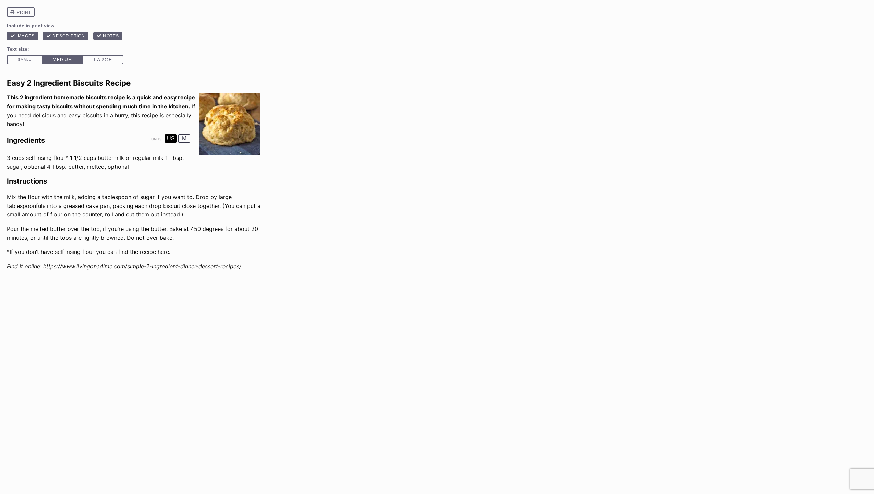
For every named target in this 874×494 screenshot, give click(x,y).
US (171, 138)
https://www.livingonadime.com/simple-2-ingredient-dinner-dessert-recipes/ (142, 266)
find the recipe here (143, 251)
